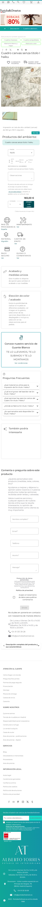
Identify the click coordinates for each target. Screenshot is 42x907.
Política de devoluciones (12, 790)
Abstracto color (31, 43)
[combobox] (21, 152)
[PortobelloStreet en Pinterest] (18, 802)
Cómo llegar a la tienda (12, 675)
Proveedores (7, 759)
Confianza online (9, 783)
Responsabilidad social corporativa (16, 721)
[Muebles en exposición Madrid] (8, 2)
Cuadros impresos (10, 40)
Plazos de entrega (10, 694)
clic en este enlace (15, 192)
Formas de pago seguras (12, 682)
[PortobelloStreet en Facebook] (9, 802)
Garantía (6, 701)
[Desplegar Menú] (3, 2)
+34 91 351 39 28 (18, 632)
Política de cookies (10, 787)
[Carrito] (31, 2)
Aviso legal (7, 775)
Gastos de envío (9, 698)
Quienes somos (9, 713)
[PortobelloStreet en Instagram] (23, 802)
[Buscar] (18, 2)
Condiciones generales (11, 779)
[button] (21, 386)
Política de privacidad (11, 794)
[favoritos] (24, 2)
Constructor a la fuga (11, 725)
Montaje (6, 690)
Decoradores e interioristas (13, 756)
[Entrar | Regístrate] (38, 2)
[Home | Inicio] (4, 28)
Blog (5, 752)
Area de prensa (8, 763)
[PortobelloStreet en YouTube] (14, 802)
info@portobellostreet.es (22, 636)
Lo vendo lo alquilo (10, 728)
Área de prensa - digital (12, 740)
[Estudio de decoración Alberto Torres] (21, 864)
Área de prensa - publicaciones (14, 736)
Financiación (8, 686)
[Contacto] (13, 2)
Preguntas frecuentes (11, 679)
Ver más (35, 133)
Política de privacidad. (25, 830)
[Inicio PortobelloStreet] (10, 12)
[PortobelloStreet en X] (28, 802)
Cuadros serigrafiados (31, 40)
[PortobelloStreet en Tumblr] (32, 802)
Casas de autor (8, 732)
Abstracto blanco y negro (11, 45)
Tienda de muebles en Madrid (14, 717)
